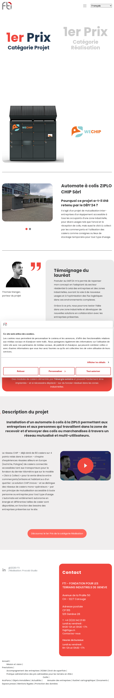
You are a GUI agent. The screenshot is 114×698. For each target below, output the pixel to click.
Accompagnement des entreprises (23, 670)
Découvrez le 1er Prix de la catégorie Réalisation (57, 533)
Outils (45, 677)
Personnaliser (55, 371)
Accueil (5, 661)
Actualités (36, 680)
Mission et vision (14, 664)
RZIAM (44, 670)
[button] (26, 229)
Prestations (7, 667)
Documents (102, 680)
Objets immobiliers (21, 680)
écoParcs (6, 680)
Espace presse (9, 683)
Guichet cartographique (83, 680)
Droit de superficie (57, 670)
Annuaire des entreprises (59, 680)
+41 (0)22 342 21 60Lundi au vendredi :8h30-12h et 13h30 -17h (74, 623)
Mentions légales (25, 683)
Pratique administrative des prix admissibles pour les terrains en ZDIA (39, 674)
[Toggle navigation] (85, 6)
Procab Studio (29, 571)
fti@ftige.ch (68, 630)
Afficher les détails (96, 362)
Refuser (21, 371)
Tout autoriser (93, 371)
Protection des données (46, 683)
